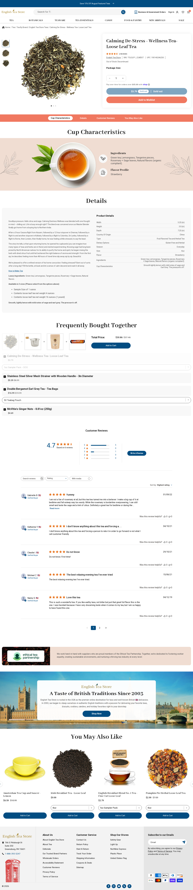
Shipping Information (85, 858)
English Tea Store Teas (38, 27)
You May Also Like (133, 118)
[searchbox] (30, 478)
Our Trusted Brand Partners (55, 853)
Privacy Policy (49, 872)
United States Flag (118, 858)
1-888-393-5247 (12, 854)
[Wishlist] (183, 12)
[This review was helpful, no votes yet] (165, 516)
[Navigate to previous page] (87, 628)
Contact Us (81, 840)
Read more (54, 508)
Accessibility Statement (53, 863)
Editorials (47, 849)
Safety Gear (115, 840)
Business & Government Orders (152, 12)
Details (83, 118)
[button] (189, 12)
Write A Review (137, 453)
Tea (13, 27)
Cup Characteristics (60, 118)
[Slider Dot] (51, 105)
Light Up (114, 844)
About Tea (47, 844)
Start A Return (82, 849)
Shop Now (96, 714)
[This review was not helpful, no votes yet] (169, 516)
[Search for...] (123, 12)
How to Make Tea (16, 271)
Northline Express (118, 849)
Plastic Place (116, 853)
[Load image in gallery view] (6, 43)
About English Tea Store (53, 840)
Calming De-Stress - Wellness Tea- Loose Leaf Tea (70, 27)
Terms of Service (50, 876)
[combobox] (57, 478)
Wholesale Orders (51, 858)
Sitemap (80, 867)
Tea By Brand (22, 27)
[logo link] (17, 836)
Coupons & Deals (84, 863)
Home (7, 27)
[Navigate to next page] (105, 628)
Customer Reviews (106, 118)
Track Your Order (83, 853)
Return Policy (82, 844)
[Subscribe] (184, 842)
